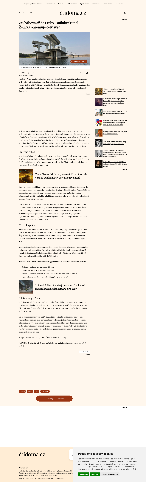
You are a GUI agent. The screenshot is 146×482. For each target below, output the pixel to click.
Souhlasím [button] (84, 474)
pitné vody (77, 159)
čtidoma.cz (73, 13)
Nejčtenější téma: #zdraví (33, 4)
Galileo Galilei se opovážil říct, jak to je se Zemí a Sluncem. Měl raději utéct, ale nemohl (115, 164)
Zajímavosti (107, 4)
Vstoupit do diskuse (55, 398)
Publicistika (50, 4)
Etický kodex (29, 478)
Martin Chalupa (28, 75)
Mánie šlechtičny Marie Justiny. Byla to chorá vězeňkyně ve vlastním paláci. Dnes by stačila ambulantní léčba (115, 123)
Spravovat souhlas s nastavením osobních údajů (49, 478)
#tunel (36, 391)
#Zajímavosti (45, 391)
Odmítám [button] (94, 474)
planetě (79, 143)
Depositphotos (52, 475)
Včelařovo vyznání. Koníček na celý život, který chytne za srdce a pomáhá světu (114, 91)
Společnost (84, 4)
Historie (61, 4)
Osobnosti (96, 4)
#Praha (30, 391)
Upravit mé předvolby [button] (110, 474)
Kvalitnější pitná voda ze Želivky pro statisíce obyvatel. (50, 343)
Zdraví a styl (72, 4)
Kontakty (119, 4)
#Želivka (22, 391)
